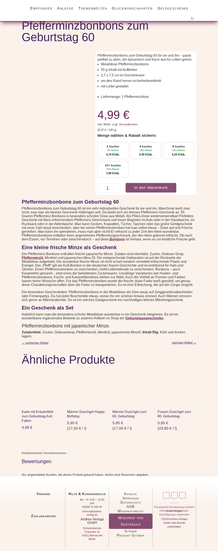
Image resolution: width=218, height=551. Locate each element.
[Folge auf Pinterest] (182, 495)
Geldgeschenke (173, 8)
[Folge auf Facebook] (174, 495)
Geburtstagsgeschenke (144, 318)
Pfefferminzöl (32, 258)
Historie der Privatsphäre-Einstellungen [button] (174, 511)
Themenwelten (92, 8)
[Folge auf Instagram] (166, 495)
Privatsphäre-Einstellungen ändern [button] (174, 508)
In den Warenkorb (151, 188)
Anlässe (65, 8)
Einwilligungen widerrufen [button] (174, 515)
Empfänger (41, 8)
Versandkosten (128, 124)
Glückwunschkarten (132, 8)
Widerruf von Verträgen (130, 521)
